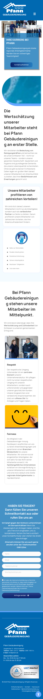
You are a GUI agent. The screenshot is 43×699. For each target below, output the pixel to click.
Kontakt (27, 687)
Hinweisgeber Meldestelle (31, 691)
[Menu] (34, 13)
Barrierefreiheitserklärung (30, 689)
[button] (21, 595)
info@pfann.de (13, 653)
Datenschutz (15, 689)
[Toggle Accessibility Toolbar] (38, 694)
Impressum (36, 687)
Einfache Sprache (17, 687)
